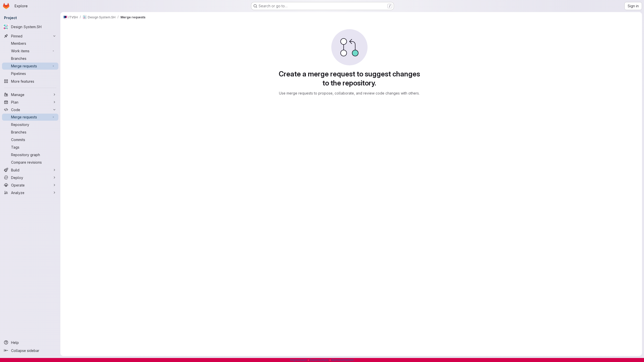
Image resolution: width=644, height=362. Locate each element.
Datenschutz (319, 360)
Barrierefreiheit (343, 360)
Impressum (298, 360)
